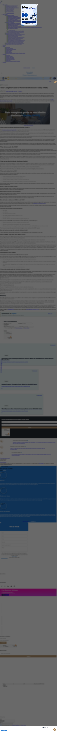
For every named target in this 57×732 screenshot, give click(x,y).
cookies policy (45, 727)
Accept (4, 730)
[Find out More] (29, 22)
